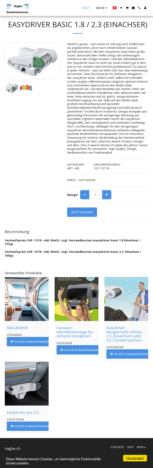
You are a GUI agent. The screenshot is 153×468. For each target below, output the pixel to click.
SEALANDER (17, 327)
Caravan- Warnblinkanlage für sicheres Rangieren (75, 331)
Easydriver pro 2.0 (23, 412)
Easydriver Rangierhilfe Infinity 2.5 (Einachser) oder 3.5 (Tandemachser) (124, 334)
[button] (121, 7)
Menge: (72, 195)
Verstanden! (135, 458)
